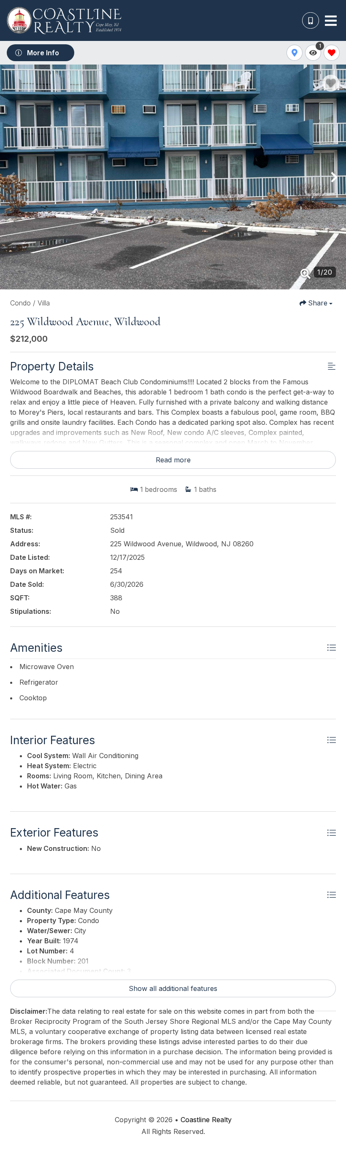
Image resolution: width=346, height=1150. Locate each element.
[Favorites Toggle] (331, 52)
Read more (173, 460)
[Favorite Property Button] (330, 83)
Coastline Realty (206, 1119)
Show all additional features (173, 988)
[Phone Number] (310, 20)
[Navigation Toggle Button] (330, 20)
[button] (11, 177)
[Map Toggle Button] (294, 52)
